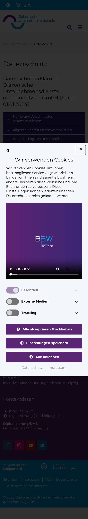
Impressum (57, 368)
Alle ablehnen (47, 357)
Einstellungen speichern (47, 343)
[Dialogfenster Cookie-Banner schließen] (81, 150)
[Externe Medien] (80, 301)
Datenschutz (32, 368)
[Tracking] (80, 313)
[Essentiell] (80, 290)
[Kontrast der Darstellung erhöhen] (8, 151)
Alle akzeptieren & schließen (47, 329)
